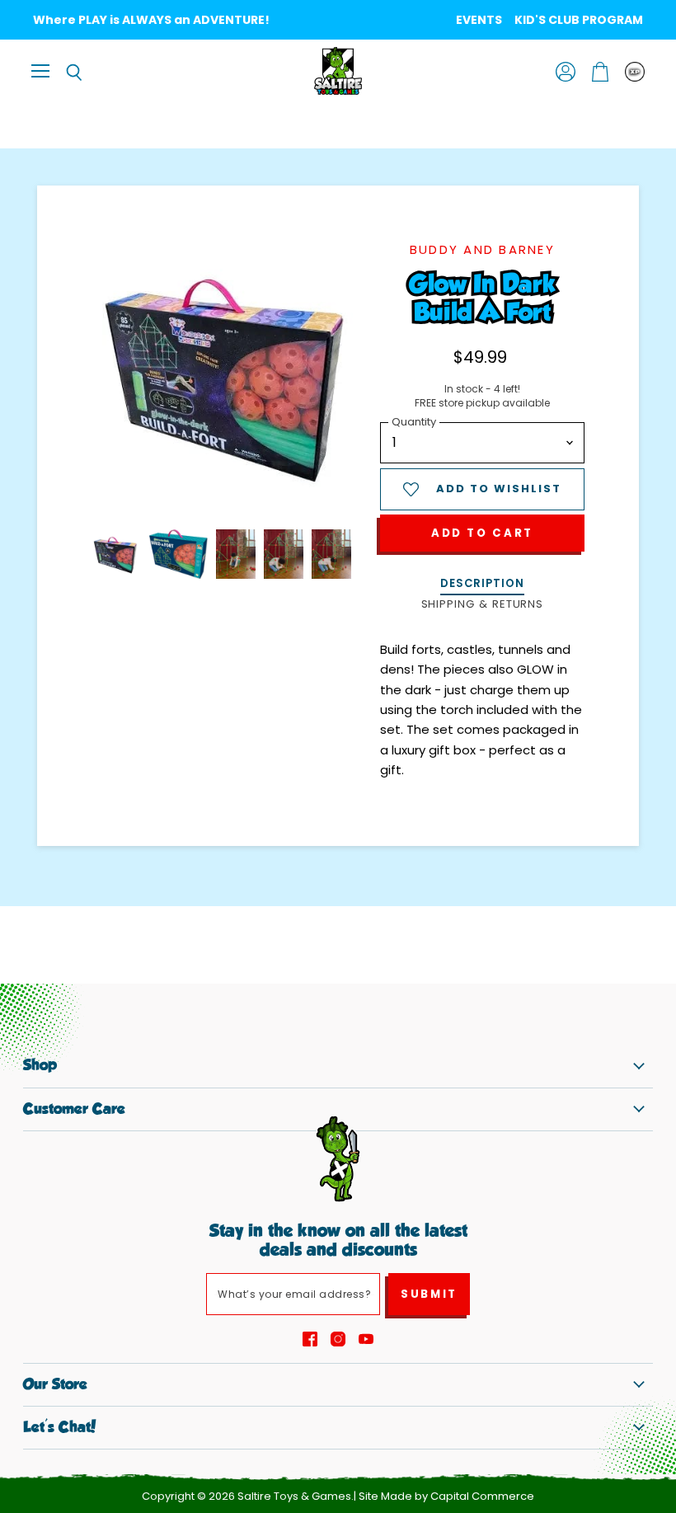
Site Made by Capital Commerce (446, 1496)
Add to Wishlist (498, 488)
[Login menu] (635, 72)
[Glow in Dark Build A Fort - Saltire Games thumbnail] (116, 554)
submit (429, 1294)
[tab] (482, 585)
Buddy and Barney (482, 249)
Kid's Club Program (578, 19)
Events (479, 19)
